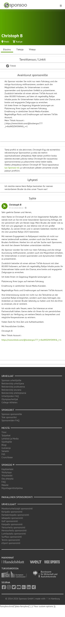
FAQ (4, 481)
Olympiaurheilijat (10, 399)
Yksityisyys (7, 472)
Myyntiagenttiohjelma (12, 488)
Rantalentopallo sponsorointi (15, 514)
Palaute (5, 485)
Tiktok (12, 65)
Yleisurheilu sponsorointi (13, 527)
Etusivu (7, 49)
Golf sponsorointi (10, 521)
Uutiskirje (6, 448)
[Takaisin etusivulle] (30, 5)
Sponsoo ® (8, 464)
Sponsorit (8, 409)
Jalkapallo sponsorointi (12, 518)
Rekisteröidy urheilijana (13, 383)
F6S (3, 454)
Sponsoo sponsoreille (12, 414)
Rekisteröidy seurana (11, 389)
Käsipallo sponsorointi (12, 524)
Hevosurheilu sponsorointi (14, 530)
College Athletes (9, 402)
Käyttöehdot (7, 469)
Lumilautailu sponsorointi (14, 533)
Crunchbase (7, 457)
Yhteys (32, 49)
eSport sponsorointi (11, 543)
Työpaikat (6, 435)
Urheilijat (8, 375)
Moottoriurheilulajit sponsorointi (17, 508)
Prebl (6, 41)
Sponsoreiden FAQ (10, 420)
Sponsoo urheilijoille (11, 380)
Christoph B (15, 204)
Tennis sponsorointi (11, 539)
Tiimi (4, 432)
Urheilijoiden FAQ (10, 396)
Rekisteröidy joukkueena (13, 386)
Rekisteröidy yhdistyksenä (14, 393)
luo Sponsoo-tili (12, 167)
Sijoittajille (7, 441)
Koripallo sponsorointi (12, 511)
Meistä (6, 427)
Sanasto (5, 451)
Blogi (4, 444)
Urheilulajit (9, 504)
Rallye (19, 41)
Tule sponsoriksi (9, 417)
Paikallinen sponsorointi (17, 497)
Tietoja (19, 49)
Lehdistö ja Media (10, 438)
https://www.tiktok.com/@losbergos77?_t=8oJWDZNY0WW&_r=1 (31, 340)
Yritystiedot (7, 475)
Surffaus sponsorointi (12, 536)
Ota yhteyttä (7, 478)
